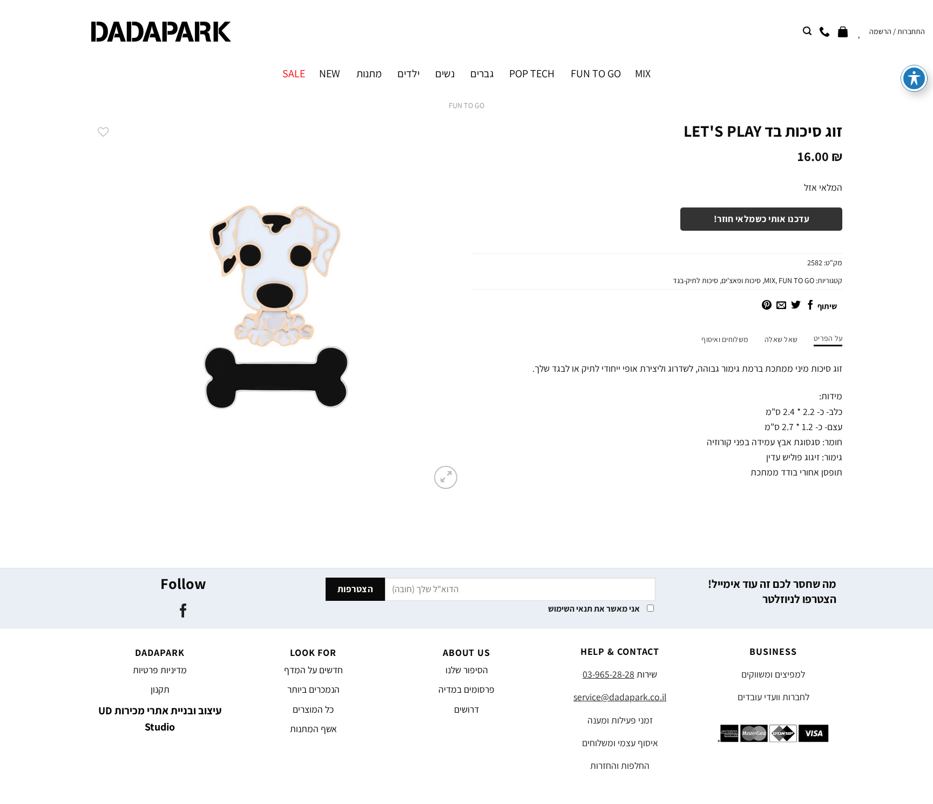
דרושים (466, 709)
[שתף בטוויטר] (796, 305)
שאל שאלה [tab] (781, 339)
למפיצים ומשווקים (773, 674)
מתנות (368, 73)
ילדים (408, 73)
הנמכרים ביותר (313, 689)
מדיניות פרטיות (160, 670)
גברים (481, 73)
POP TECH (532, 73)
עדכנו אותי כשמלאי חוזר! (762, 219)
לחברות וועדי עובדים (773, 697)
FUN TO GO (595, 73)
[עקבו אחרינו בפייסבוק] (183, 611)
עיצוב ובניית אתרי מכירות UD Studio (160, 719)
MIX (643, 73)
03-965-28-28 (608, 674)
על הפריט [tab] (828, 338)
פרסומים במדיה (466, 689)
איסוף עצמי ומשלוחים (620, 742)
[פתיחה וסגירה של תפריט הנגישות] (914, 78)
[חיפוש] (807, 31)
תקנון (160, 689)
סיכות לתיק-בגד (695, 280)
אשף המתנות (313, 728)
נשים (445, 73)
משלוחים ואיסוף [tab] (724, 339)
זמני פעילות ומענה (620, 720)
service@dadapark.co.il (619, 697)
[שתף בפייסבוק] (810, 305)
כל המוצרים (313, 709)
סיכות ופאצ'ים (741, 280)
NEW (329, 73)
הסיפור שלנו (466, 670)
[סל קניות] (842, 31)
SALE (293, 73)
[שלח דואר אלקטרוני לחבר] (781, 305)
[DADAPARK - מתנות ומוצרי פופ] (161, 32)
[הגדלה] (445, 477)
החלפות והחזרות (620, 765)
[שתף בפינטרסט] (767, 305)
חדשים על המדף (313, 670)
